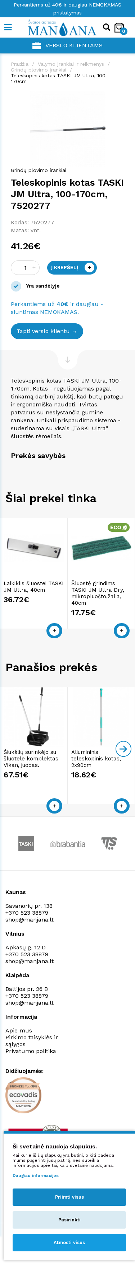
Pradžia (19, 64)
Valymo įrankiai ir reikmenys (71, 64)
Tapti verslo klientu (43, 331)
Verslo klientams (74, 45)
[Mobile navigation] (8, 27)
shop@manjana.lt (29, 919)
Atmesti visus (69, 1242)
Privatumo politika (30, 1051)
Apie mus (18, 1030)
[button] (117, 98)
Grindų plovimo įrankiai (38, 70)
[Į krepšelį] (54, 630)
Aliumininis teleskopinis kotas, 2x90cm (96, 758)
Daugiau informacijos (36, 1175)
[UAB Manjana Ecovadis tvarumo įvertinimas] (23, 1095)
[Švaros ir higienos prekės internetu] (51, 27)
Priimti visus (69, 1197)
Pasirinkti (69, 1219)
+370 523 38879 (26, 912)
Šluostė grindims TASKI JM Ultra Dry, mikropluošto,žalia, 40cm (97, 593)
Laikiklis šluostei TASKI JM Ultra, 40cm (34, 586)
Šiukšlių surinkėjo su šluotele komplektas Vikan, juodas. (31, 758)
